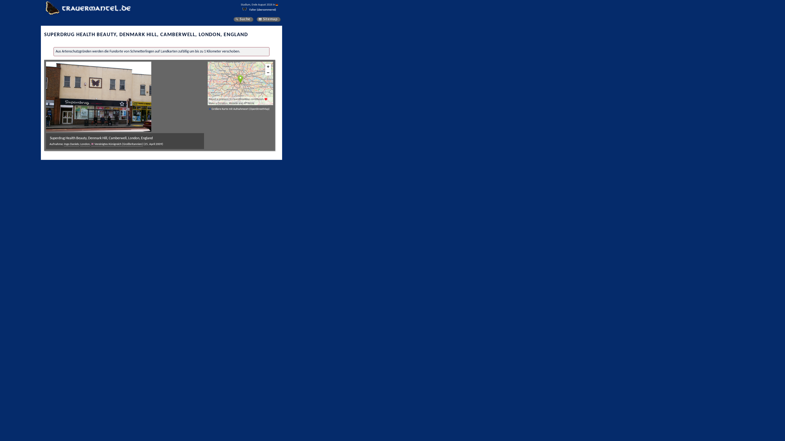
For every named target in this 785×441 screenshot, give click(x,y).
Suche (245, 19)
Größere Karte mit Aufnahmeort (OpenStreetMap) (240, 109)
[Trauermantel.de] (52, 8)
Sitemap (270, 19)
